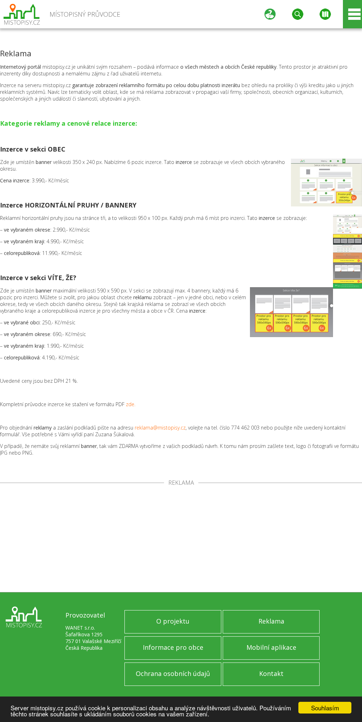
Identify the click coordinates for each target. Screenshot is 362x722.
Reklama (271, 621)
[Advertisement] (181, 539)
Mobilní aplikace (271, 647)
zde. (130, 404)
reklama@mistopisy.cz (160, 427)
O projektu (172, 621)
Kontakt (271, 673)
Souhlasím (325, 707)
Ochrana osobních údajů (173, 673)
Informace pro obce (173, 647)
